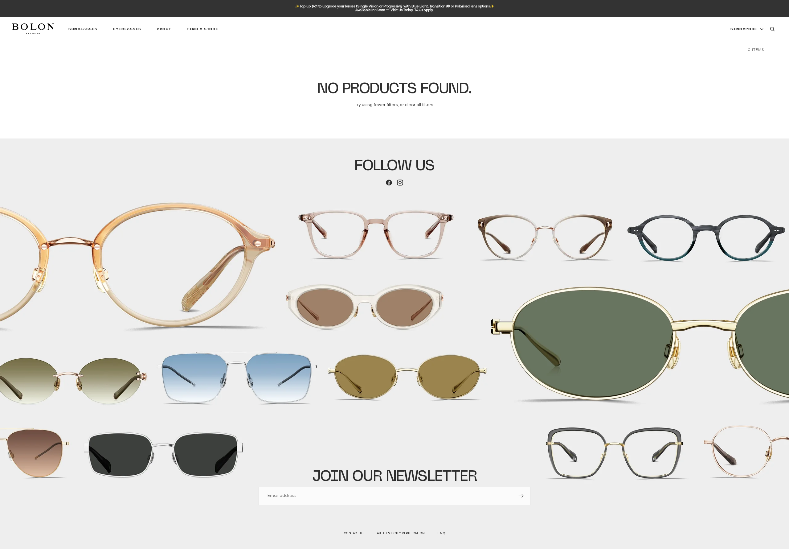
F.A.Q (441, 533)
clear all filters (419, 105)
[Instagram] (400, 182)
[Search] (772, 29)
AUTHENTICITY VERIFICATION (401, 533)
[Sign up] (521, 495)
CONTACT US (354, 533)
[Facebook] (389, 182)
